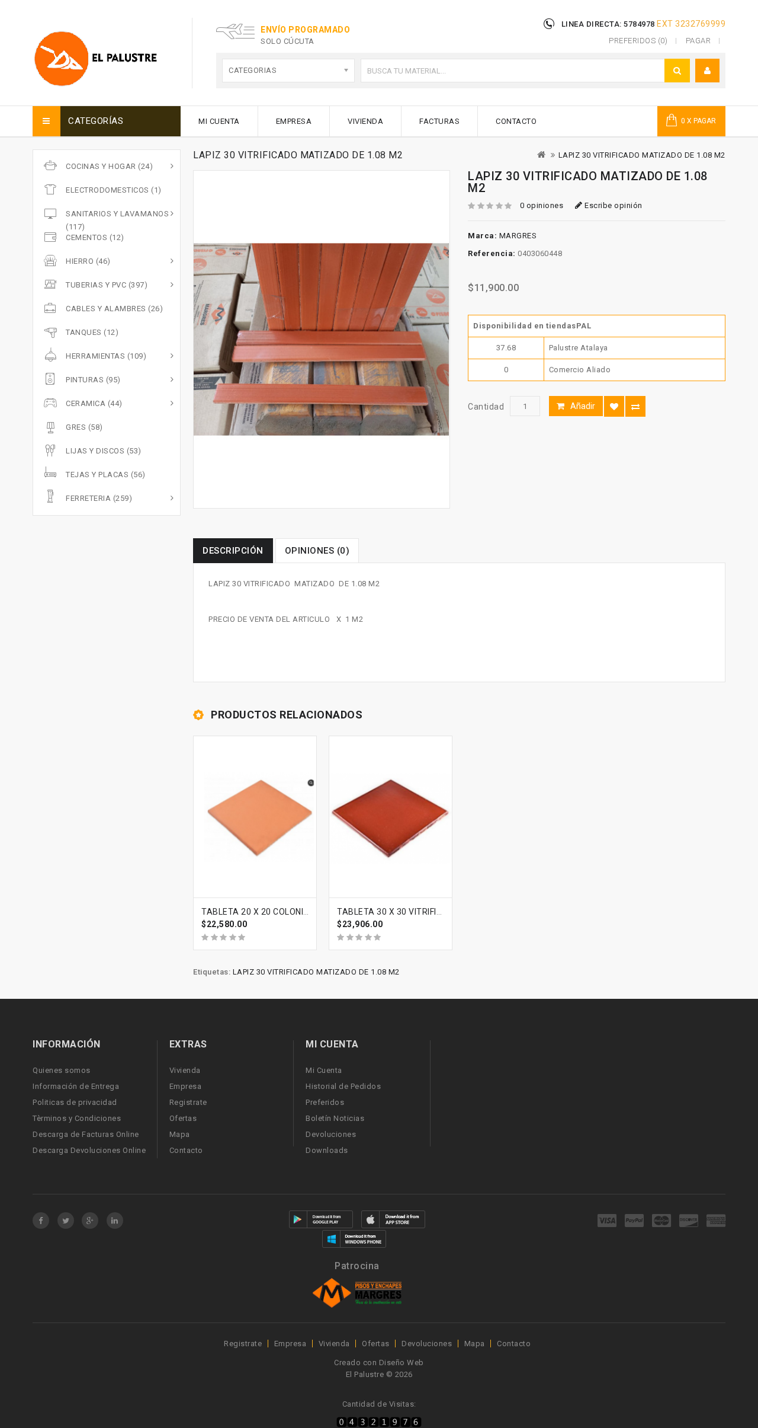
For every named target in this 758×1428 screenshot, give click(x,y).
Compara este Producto (635, 406)
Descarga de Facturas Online (86, 1134)
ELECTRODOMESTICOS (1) (114, 190)
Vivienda (365, 121)
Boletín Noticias (335, 1118)
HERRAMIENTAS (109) (106, 356)
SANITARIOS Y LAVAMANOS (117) (117, 220)
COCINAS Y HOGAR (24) (109, 166)
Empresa (294, 121)
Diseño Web (401, 1362)
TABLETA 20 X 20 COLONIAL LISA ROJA (280, 911)
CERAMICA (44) (94, 403)
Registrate (188, 1102)
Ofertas (183, 1118)
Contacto (516, 121)
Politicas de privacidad (75, 1102)
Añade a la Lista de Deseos (614, 406)
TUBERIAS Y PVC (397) (106, 284)
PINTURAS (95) (93, 379)
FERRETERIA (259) (99, 498)
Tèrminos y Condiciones (77, 1118)
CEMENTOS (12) (95, 237)
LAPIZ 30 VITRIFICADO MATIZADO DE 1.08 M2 (641, 155)
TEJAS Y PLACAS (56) (106, 474)
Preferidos (325, 1102)
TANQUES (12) (92, 332)
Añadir (582, 406)
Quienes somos (62, 1070)
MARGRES (518, 235)
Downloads (327, 1150)
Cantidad (486, 406)
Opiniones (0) (317, 550)
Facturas (439, 121)
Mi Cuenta (219, 121)
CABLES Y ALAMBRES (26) (114, 308)
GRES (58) (84, 427)
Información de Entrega (76, 1086)
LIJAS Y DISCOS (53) (104, 450)
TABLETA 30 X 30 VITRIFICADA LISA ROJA (421, 911)
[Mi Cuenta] (707, 70)
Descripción (233, 550)
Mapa (179, 1134)
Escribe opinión (613, 205)
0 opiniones (542, 205)
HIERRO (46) (88, 261)
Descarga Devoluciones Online (89, 1150)
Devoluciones (331, 1134)
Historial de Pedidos (343, 1086)
